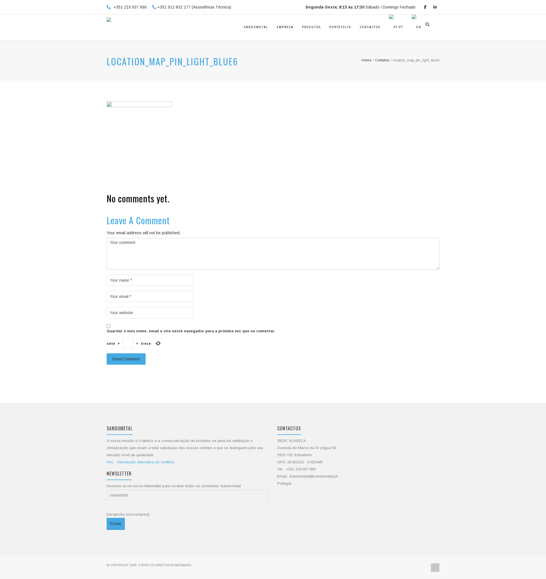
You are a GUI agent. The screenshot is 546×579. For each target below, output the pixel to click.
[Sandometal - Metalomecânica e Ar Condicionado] (108, 27)
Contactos (370, 27)
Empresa (285, 27)
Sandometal (256, 27)
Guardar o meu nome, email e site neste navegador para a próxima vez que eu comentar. (191, 331)
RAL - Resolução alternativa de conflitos (141, 462)
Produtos (311, 27)
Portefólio (340, 27)
